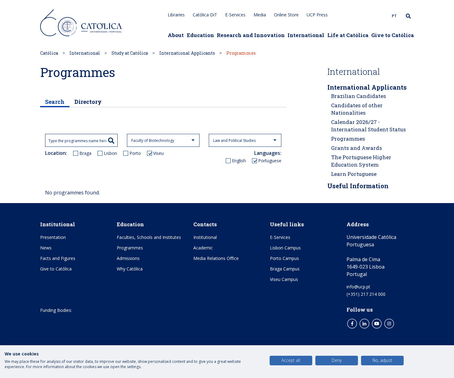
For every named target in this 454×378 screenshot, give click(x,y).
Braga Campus (285, 269)
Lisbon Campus (285, 248)
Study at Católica (129, 53)
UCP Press (317, 15)
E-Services (235, 15)
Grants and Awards (356, 147)
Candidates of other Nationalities (357, 109)
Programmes (348, 138)
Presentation (53, 237)
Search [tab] (55, 101)
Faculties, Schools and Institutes (149, 237)
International (306, 35)
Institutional (57, 224)
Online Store (286, 15)
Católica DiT (205, 15)
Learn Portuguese (353, 173)
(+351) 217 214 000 (366, 294)
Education (200, 35)
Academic (203, 248)
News (46, 248)
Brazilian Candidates (358, 96)
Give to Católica (392, 35)
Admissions (128, 258)
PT (394, 16)
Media (260, 15)
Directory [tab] (88, 101)
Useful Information (358, 186)
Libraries (176, 15)
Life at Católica (347, 35)
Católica (49, 53)
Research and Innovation (251, 35)
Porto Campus (284, 258)
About (176, 35)
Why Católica (130, 269)
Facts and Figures (57, 258)
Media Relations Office (216, 258)
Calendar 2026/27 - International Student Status (368, 125)
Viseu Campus (284, 279)
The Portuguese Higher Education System (361, 161)
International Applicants (187, 53)
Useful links (287, 224)
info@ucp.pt (358, 287)
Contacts (205, 224)
